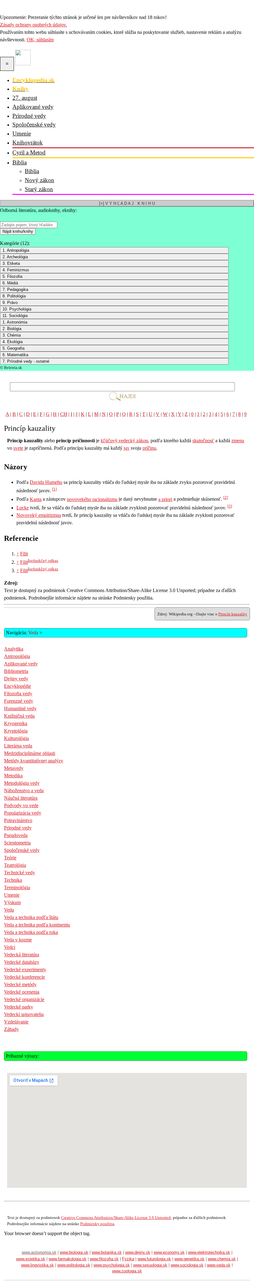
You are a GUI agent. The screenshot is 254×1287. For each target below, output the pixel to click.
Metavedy (14, 768)
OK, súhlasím (40, 39)
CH (63, 414)
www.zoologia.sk (127, 1271)
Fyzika (128, 1259)
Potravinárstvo (18, 820)
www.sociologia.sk (187, 1265)
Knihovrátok (27, 142)
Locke (22, 507)
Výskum (12, 902)
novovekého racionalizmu (92, 499)
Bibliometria (16, 671)
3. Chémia (11, 335)
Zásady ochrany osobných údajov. (33, 24)
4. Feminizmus (15, 270)
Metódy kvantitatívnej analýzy (33, 760)
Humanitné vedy (20, 708)
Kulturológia (16, 738)
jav (126, 448)
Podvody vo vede (21, 805)
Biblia (19, 162)
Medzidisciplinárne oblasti (29, 753)
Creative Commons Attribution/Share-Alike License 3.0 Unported (116, 1217)
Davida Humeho (46, 482)
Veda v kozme (18, 939)
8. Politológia (14, 296)
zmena (237, 440)
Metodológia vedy (22, 783)
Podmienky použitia (97, 1223)
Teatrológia (15, 865)
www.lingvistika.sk (37, 1265)
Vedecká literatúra (21, 954)
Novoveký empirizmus (38, 515)
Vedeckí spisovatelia (24, 1014)
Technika (13, 880)
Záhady (11, 1029)
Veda (33, 632)
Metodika (13, 775)
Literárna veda (18, 745)
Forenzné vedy (18, 701)
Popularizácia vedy (22, 813)
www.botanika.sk (107, 1252)
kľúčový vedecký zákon (124, 440)
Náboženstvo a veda (24, 790)
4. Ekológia (12, 341)
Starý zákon (39, 189)
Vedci (9, 947)
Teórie (10, 857)
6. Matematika (15, 354)
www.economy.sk (169, 1252)
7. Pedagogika (15, 289)
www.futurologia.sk (154, 1259)
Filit (24, 553)
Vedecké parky (18, 1006)
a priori (165, 499)
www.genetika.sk (189, 1259)
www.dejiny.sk (137, 1252)
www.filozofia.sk (104, 1259)
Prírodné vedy (29, 116)
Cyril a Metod (29, 152)
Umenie (21, 133)
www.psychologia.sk (112, 1265)
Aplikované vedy (33, 106)
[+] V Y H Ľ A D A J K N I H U (127, 203)
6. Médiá (10, 283)
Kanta (36, 499)
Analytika (13, 648)
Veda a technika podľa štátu (31, 917)
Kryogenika (15, 723)
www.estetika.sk (30, 1259)
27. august (24, 97)
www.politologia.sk (73, 1265)
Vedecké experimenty (25, 969)
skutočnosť (203, 440)
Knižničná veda (19, 716)
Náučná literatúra (20, 798)
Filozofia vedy (18, 693)
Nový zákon (39, 180)
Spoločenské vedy (34, 124)
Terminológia (17, 887)
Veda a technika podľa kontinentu (37, 924)
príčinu (149, 448)
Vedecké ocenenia (21, 992)
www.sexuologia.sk (150, 1265)
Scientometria (17, 842)
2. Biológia (11, 328)
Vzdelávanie (16, 1021)
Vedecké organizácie (24, 999)
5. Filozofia (12, 276)
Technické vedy (19, 872)
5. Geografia (13, 348)
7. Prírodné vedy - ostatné (25, 361)
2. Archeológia (15, 257)
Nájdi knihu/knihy (17, 231)
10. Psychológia (16, 309)
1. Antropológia (15, 250)
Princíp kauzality (232, 614)
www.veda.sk (218, 1265)
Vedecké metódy (20, 984)
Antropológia (17, 656)
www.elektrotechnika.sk (209, 1252)
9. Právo (10, 302)
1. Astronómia (14, 322)
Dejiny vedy (16, 678)
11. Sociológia (15, 315)
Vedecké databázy (21, 962)
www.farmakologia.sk (67, 1259)
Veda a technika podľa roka (31, 932)
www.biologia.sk (74, 1252)
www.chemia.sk (222, 1259)
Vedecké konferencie (24, 977)
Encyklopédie (17, 686)
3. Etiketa (11, 263)
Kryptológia (16, 730)
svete (18, 448)
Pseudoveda (16, 835)
